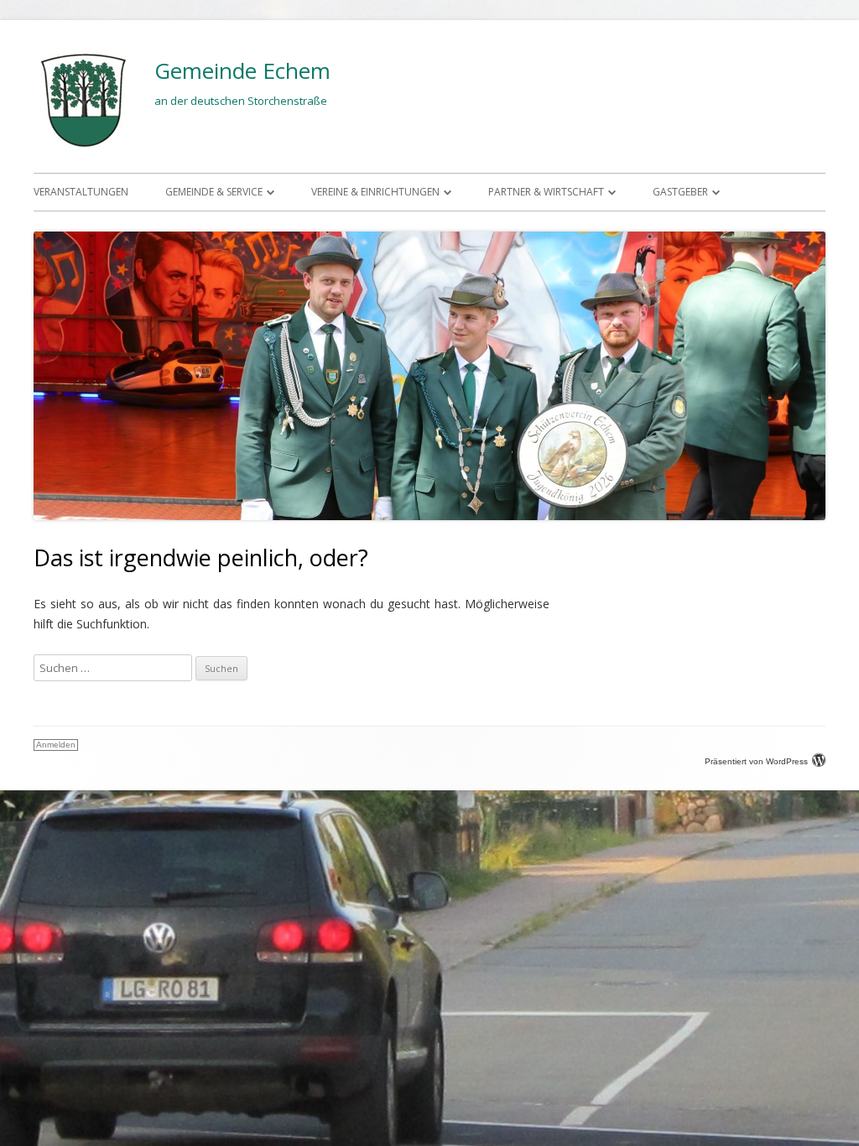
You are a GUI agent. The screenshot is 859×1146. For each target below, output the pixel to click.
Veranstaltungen (81, 192)
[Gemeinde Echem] (84, 146)
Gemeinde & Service (214, 192)
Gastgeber (680, 192)
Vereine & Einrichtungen (375, 192)
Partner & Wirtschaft (546, 192)
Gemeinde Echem (242, 70)
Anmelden (55, 744)
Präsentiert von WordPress (756, 761)
